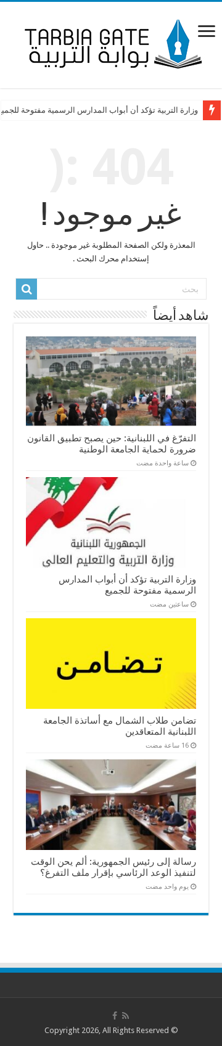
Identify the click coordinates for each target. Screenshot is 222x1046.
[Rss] (125, 1015)
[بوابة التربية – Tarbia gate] (111, 42)
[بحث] (26, 289)
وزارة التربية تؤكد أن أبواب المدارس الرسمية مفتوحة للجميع (127, 585)
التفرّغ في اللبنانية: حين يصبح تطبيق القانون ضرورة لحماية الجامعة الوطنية (111, 444)
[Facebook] (114, 1015)
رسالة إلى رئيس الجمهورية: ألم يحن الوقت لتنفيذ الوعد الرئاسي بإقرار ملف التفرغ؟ (113, 867)
